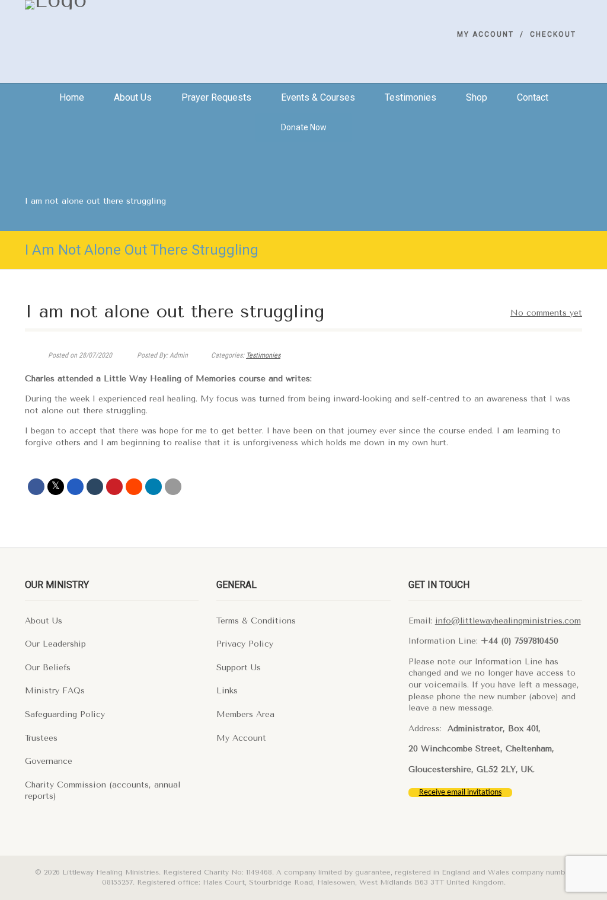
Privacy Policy (244, 644)
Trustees (41, 738)
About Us (43, 621)
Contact (532, 97)
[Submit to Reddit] (134, 486)
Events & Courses (318, 97)
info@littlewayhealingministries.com (508, 621)
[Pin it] (114, 486)
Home (71, 97)
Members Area (245, 714)
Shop (476, 97)
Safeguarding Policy (65, 714)
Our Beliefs (48, 668)
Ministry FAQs (55, 691)
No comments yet (546, 313)
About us (133, 97)
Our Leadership (55, 644)
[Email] (173, 486)
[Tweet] (55, 486)
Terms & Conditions (256, 621)
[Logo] (112, 4)
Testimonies (410, 97)
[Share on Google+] (75, 486)
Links (227, 691)
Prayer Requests (216, 97)
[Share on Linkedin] (153, 486)
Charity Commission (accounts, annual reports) (102, 791)
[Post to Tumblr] (95, 486)
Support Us (238, 668)
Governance (48, 761)
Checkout (553, 34)
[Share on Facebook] (36, 486)
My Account (485, 34)
